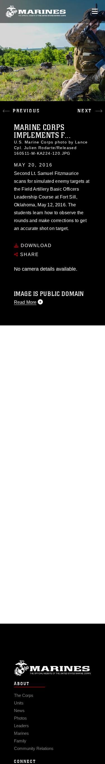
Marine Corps (52, 668)
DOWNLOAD (35, 245)
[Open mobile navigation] (94, 11)
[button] (26, 106)
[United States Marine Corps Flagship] (36, 11)
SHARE (28, 254)
